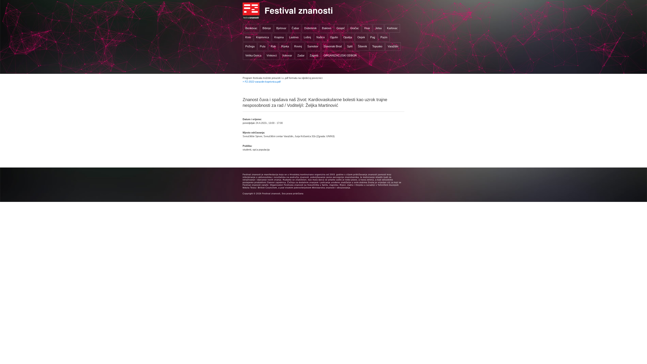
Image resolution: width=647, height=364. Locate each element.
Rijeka (285, 46)
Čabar (295, 28)
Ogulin (334, 37)
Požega (250, 46)
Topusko (377, 46)
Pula (262, 46)
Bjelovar (281, 28)
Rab (273, 46)
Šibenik (362, 46)
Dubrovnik (310, 28)
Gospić (340, 28)
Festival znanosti (299, 10)
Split (349, 46)
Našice (320, 37)
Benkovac (251, 28)
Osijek (361, 37)
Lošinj (307, 37)
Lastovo (294, 37)
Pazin (383, 37)
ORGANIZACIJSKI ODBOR (340, 55)
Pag (372, 37)
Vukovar (287, 55)
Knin (248, 37)
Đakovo (326, 28)
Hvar (367, 28)
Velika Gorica (253, 55)
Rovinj (298, 46)
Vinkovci (272, 55)
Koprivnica (262, 37)
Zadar (300, 55)
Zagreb (314, 55)
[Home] (251, 11)
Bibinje (267, 28)
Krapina (279, 37)
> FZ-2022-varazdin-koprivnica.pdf (262, 81)
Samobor (312, 46)
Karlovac (392, 28)
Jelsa (378, 28)
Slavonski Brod (333, 46)
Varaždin (393, 46)
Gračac (354, 28)
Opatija (347, 37)
